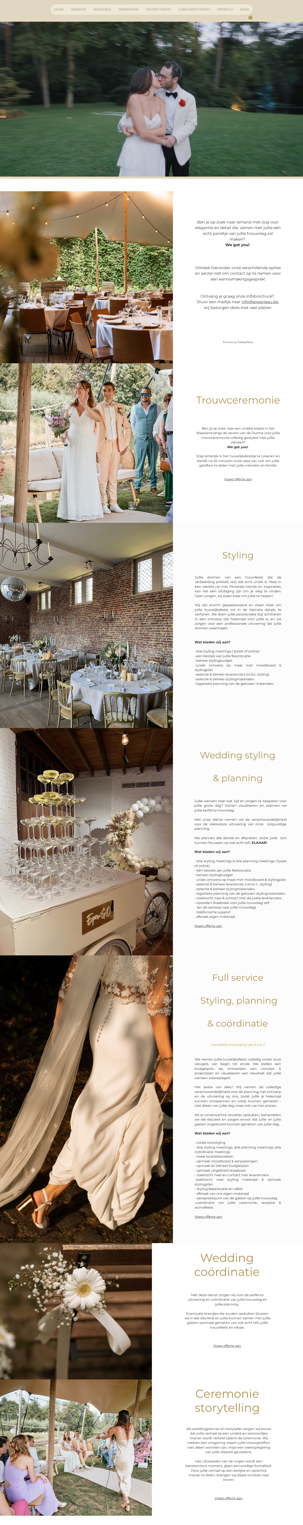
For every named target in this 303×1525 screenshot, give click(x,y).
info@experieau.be (260, 301)
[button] (250, 16)
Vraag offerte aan (238, 479)
